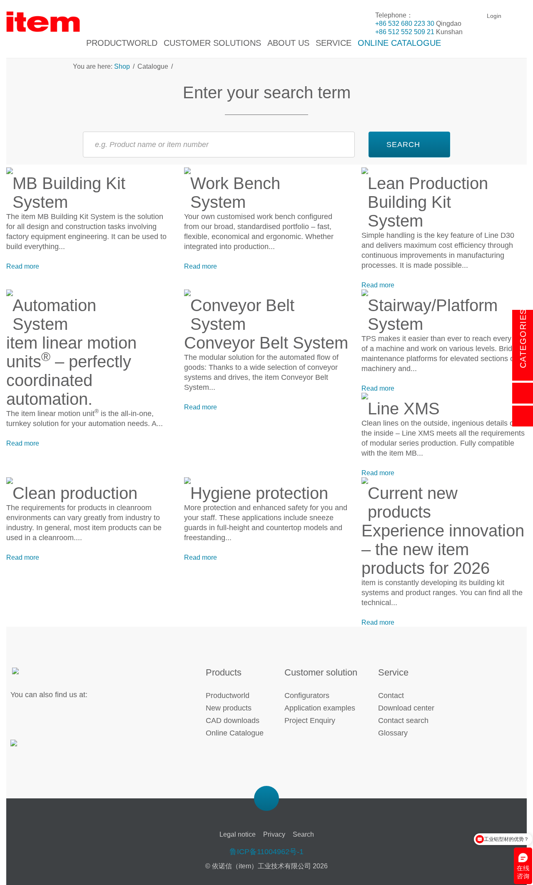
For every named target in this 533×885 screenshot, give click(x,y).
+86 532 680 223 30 (404, 23)
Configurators (306, 695)
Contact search (403, 720)
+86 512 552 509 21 (404, 31)
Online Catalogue (235, 733)
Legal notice (237, 834)
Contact (391, 695)
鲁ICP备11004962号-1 (266, 852)
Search (303, 834)
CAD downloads (232, 720)
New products (229, 708)
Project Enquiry (309, 720)
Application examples (319, 708)
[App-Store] (38, 748)
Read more (22, 266)
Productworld (227, 695)
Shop (123, 66)
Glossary (393, 733)
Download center (406, 708)
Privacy (274, 834)
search (403, 144)
